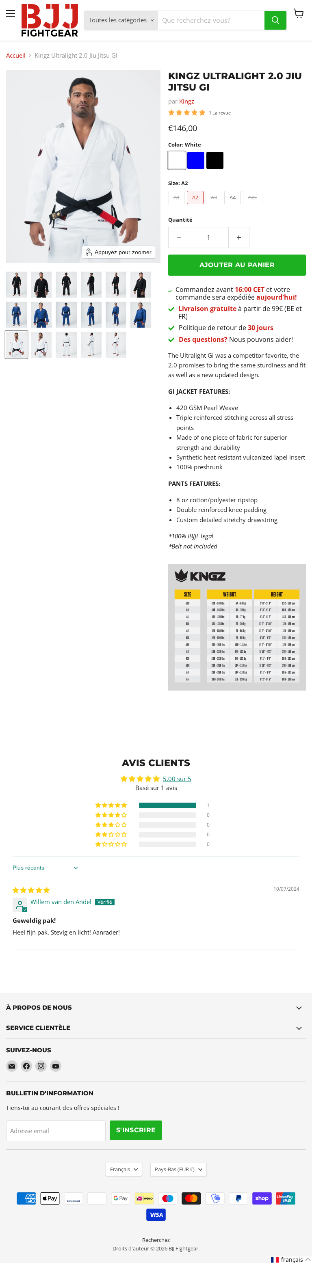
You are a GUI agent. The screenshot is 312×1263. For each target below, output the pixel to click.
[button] (16, 284)
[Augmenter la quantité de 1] (239, 237)
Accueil (16, 55)
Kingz (186, 101)
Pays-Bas (175, 1169)
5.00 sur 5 (177, 779)
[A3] (215, 206)
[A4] (233, 206)
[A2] (196, 206)
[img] (31, 890)
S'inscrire (136, 1130)
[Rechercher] (275, 20)
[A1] (177, 206)
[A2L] (253, 206)
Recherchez (156, 1240)
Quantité (180, 220)
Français (120, 1169)
